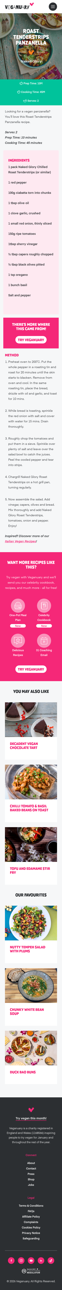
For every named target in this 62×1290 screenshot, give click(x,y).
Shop (31, 1179)
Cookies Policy (31, 1227)
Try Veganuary (31, 340)
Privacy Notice (31, 1233)
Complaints (31, 1222)
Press (31, 1174)
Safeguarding (31, 1238)
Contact (31, 1168)
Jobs (31, 1184)
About (31, 1163)
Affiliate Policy (31, 1216)
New (18, 626)
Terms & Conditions (31, 1205)
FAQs (31, 1211)
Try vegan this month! (31, 1118)
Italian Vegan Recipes (20, 541)
